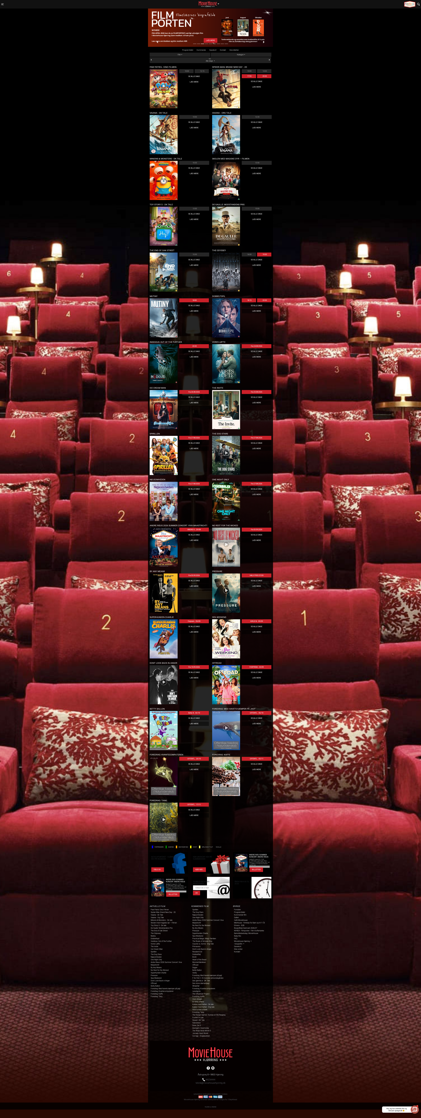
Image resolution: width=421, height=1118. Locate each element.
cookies (224, 1094)
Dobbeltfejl (196, 954)
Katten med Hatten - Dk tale (203, 1004)
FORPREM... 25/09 (256, 667)
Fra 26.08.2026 (194, 392)
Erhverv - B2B (239, 925)
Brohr (194, 957)
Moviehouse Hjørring (242, 941)
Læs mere (194, 82)
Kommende (201, 50)
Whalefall (195, 986)
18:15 (249, 300)
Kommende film (240, 915)
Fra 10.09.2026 (194, 667)
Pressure (154, 975)
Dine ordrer (238, 949)
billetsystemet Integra (216, 1099)
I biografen (238, 944)
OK (196, 893)
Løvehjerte (196, 991)
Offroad (154, 983)
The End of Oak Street (159, 931)
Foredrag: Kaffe (157, 994)
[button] (157, 42)
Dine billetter (234, 50)
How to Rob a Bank (199, 1010)
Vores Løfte (155, 944)
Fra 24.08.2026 (256, 346)
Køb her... (199, 870)
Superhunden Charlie (158, 973)
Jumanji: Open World (200, 1033)
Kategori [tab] (240, 55)
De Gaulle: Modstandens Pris (162, 928)
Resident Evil (197, 952)
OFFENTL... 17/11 (194, 805)
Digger (194, 967)
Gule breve (196, 1023)
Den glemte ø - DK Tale (201, 981)
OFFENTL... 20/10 (194, 759)
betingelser (207, 1094)
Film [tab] (179, 55)
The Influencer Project (200, 994)
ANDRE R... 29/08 (194, 530)
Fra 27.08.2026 (194, 438)
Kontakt (223, 50)
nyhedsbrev (198, 1094)
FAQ (235, 939)
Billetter (256, 870)
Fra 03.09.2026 (256, 530)
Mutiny (153, 936)
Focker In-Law (197, 1017)
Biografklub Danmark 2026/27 (245, 928)
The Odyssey (156, 933)
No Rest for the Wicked (160, 970)
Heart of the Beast (199, 960)
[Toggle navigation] (418, 4)
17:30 (249, 76)
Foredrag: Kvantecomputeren (162, 991)
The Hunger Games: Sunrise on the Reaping (208, 1015)
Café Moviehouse (241, 920)
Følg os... (158, 870)
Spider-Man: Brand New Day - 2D (163, 912)
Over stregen (197, 999)
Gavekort (212, 50)
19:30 (265, 254)
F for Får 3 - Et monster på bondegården (207, 978)
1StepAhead (232, 1099)
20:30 (265, 76)
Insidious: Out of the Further (161, 941)
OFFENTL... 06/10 (256, 713)
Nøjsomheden (156, 957)
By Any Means (156, 967)
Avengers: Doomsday (200, 1028)
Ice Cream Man (157, 949)
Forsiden (237, 910)
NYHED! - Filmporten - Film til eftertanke (249, 931)
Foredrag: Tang (156, 996)
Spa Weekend (156, 978)
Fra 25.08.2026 (256, 392)
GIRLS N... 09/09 (256, 621)
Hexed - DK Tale (198, 1020)
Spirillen (154, 952)
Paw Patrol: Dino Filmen (160, 910)
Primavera (196, 946)
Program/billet (187, 50)
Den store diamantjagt (200, 983)
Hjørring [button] (210, 3)
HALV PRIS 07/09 (256, 575)
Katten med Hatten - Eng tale (203, 1007)
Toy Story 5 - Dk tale (158, 925)
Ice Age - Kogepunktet (201, 1036)
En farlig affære (198, 1002)
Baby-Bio (237, 936)
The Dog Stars (156, 954)
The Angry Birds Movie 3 (201, 1031)
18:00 (194, 300)
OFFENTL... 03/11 (256, 759)
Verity (194, 973)
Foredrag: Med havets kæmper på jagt (165, 989)
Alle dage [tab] (209, 60)
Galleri (236, 917)
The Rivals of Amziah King (202, 941)
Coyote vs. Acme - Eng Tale (203, 944)
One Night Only (156, 960)
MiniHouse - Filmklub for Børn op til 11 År (249, 923)
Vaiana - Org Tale (157, 917)
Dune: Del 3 (196, 1025)
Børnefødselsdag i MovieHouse (246, 933)
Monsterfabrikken (199, 962)
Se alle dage (194, 76)
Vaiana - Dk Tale (157, 915)
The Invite (154, 946)
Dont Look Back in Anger (160, 981)
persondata (216, 1094)
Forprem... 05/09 (194, 621)
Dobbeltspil (155, 939)
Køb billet (226, 40)
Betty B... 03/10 (194, 713)
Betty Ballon (155, 986)
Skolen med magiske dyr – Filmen (164, 923)
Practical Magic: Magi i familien (204, 939)
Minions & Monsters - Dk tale (161, 920)
